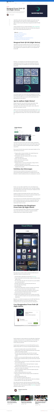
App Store (34, 276)
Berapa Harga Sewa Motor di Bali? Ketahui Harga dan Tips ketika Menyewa (40, 402)
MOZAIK (8, 6)
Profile (19, 390)
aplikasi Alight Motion (36, 26)
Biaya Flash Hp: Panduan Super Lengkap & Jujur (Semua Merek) (26, 402)
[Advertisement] (27, 56)
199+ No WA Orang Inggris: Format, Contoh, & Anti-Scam (12, 402)
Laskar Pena (33, 384)
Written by (11, 14)
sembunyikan (20, 32)
